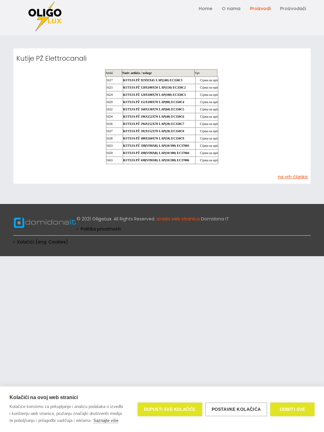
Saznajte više (105, 420)
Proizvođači (293, 8)
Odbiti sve (292, 409)
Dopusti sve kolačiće (170, 409)
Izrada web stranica (178, 219)
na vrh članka (293, 177)
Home (205, 8)
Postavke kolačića (236, 409)
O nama (231, 8)
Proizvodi (260, 8)
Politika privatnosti (101, 229)
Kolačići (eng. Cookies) (42, 242)
